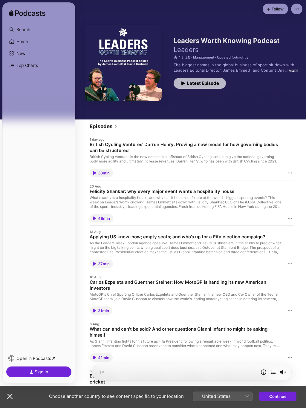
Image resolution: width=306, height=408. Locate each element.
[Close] (10, 396)
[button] (39, 29)
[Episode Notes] (263, 372)
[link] (103, 126)
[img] (27, 13)
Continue (278, 396)
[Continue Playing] (273, 372)
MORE (294, 71)
